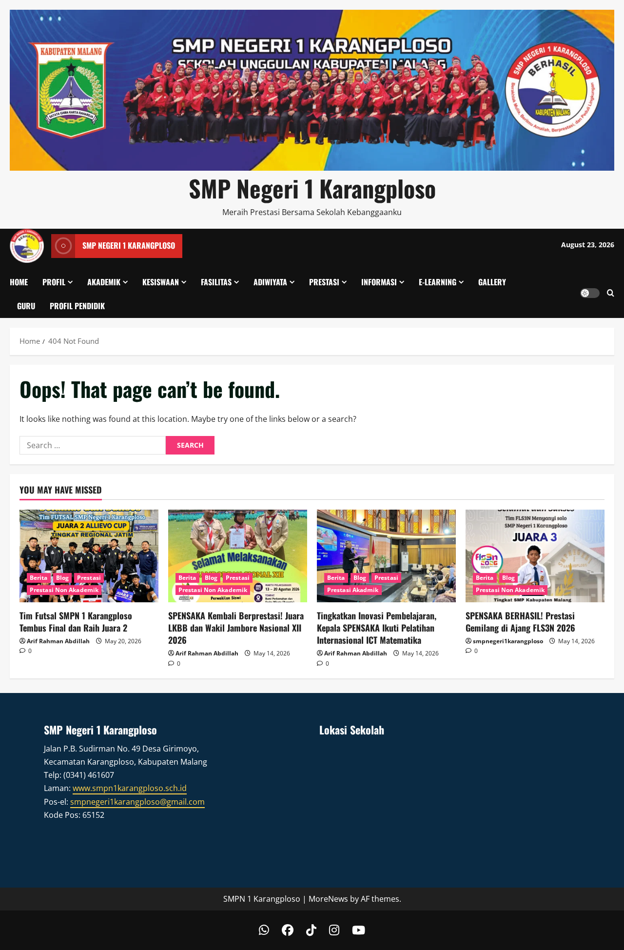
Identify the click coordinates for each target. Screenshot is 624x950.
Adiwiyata (270, 282)
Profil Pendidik (77, 306)
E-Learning (437, 282)
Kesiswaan (160, 282)
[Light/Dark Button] (590, 293)
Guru (26, 306)
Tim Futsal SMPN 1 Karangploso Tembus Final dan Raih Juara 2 (76, 621)
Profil (53, 282)
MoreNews (328, 898)
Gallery (492, 282)
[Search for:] (93, 445)
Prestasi (324, 282)
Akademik (103, 282)
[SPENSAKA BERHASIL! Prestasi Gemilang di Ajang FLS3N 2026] (535, 556)
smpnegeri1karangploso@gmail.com (137, 801)
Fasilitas (216, 282)
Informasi (379, 282)
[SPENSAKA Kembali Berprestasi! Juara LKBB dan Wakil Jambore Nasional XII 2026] (237, 556)
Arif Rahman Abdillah (58, 641)
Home (19, 282)
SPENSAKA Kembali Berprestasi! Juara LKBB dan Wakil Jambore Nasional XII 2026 (236, 627)
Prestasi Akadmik (353, 590)
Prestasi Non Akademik (64, 590)
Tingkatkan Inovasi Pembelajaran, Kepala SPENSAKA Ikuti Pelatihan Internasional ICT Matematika (376, 627)
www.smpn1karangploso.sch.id (130, 788)
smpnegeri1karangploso (508, 641)
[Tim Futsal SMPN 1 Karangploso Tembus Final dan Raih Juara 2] (89, 556)
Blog (62, 578)
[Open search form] (610, 293)
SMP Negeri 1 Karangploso (312, 188)
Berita (39, 578)
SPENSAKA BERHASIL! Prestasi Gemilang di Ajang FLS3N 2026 (520, 621)
